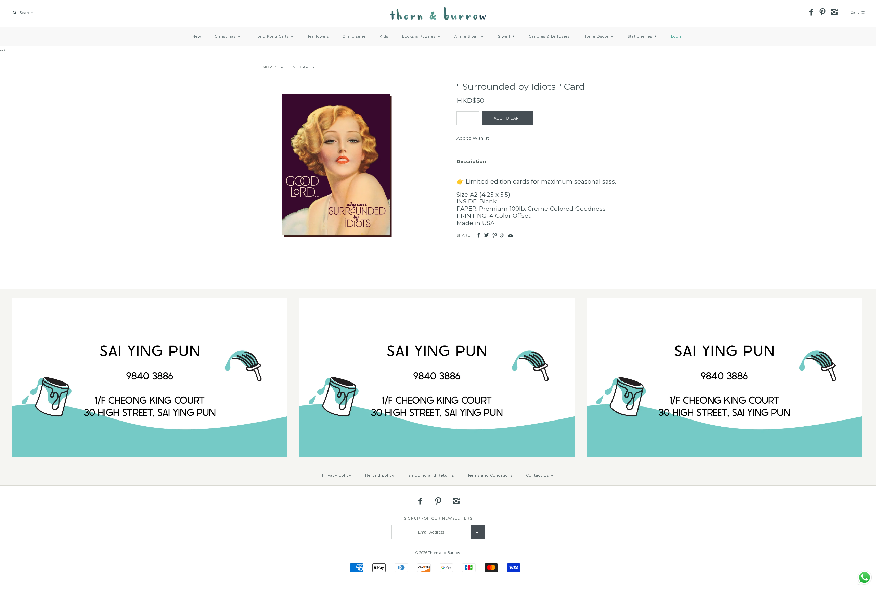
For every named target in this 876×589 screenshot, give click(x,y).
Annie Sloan (469, 36)
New (196, 36)
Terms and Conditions (490, 475)
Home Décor (598, 36)
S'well (506, 36)
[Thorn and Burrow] (438, 10)
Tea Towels (318, 36)
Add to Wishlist (472, 138)
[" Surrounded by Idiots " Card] (336, 85)
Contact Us (540, 475)
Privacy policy (336, 475)
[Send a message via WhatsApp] (864, 577)
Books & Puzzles (421, 36)
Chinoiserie (354, 36)
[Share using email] (510, 235)
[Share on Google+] (502, 235)
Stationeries (642, 36)
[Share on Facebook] (478, 235)
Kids (383, 36)
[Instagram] (834, 13)
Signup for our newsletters (438, 518)
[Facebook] (811, 13)
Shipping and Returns (431, 475)
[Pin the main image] (494, 235)
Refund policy (380, 475)
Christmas (228, 36)
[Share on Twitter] (486, 235)
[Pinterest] (822, 13)
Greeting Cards (296, 67)
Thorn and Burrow (444, 553)
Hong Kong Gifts (274, 36)
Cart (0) (858, 12)
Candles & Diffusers (549, 36)
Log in (677, 36)
